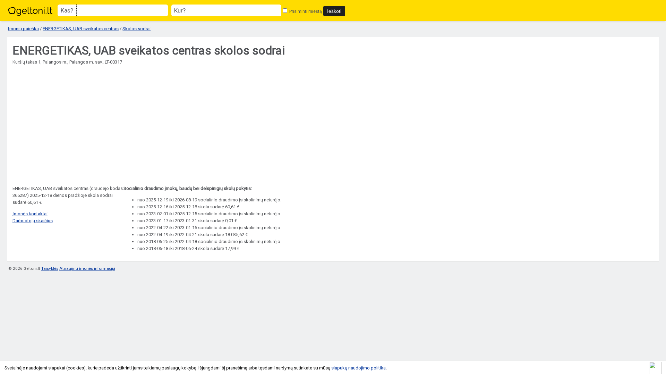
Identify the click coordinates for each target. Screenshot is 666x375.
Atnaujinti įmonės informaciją (87, 268)
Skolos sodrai (136, 28)
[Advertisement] (333, 133)
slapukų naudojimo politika (358, 367)
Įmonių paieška (23, 28)
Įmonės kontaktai (30, 213)
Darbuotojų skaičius (32, 220)
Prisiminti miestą (305, 11)
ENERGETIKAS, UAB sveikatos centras (81, 28)
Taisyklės (49, 268)
